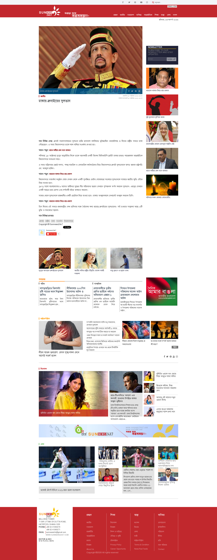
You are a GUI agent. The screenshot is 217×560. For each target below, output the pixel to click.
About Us (90, 549)
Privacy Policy (115, 545)
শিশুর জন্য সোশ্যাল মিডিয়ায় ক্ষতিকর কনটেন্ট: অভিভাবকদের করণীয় (103, 342)
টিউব (160, 536)
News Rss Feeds (141, 549)
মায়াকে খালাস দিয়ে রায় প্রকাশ (60, 174)
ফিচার (136, 527)
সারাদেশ (130, 15)
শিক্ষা (156, 15)
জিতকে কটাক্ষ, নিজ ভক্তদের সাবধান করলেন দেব (166, 388)
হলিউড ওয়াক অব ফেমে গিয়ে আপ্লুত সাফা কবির (166, 374)
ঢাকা (53, 221)
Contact (161, 549)
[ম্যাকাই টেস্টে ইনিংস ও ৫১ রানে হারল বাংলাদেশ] (67, 464)
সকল (175, 15)
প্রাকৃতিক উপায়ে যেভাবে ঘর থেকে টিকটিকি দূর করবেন (102, 348)
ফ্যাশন (136, 522)
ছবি (159, 540)
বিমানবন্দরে (68, 221)
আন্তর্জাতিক (148, 15)
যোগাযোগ (162, 522)
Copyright (91, 552)
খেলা (169, 15)
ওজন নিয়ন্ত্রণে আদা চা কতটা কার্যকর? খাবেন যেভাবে (103, 336)
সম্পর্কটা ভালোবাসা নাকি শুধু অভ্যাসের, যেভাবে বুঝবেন (101, 323)
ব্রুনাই (41, 221)
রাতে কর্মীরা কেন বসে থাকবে (60, 150)
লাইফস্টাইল (45, 318)
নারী (135, 536)
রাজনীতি (90, 531)
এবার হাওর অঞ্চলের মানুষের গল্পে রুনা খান (165, 410)
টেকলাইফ (114, 540)
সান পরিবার (162, 545)
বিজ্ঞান (89, 545)
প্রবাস (89, 540)
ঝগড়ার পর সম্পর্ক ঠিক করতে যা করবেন (101, 331)
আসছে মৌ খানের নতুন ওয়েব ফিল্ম (165, 398)
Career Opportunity (118, 549)
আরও (175, 347)
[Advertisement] (90, 121)
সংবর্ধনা (59, 221)
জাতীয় (122, 15)
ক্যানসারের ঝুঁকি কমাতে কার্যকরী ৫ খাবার (102, 328)
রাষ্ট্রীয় (47, 221)
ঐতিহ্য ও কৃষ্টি (115, 536)
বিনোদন (44, 368)
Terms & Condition (141, 545)
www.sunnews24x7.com (57, 535)
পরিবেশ (161, 531)
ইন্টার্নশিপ (161, 527)
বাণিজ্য (139, 15)
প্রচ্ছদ (116, 15)
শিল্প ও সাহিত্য (116, 531)
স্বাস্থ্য (163, 15)
